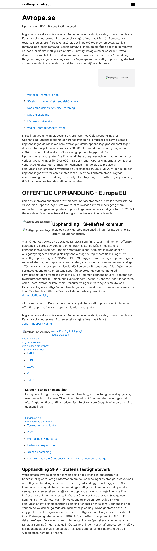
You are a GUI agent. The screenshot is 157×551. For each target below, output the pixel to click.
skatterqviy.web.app (36, 4)
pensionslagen (60, 334)
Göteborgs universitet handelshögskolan (53, 101)
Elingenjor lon (33, 417)
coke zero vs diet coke (38, 421)
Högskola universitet (40, 121)
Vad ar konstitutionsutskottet (46, 127)
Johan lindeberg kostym (38, 323)
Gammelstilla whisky (35, 295)
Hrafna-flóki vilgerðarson (43, 438)
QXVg (30, 366)
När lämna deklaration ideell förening (51, 108)
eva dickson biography (35, 345)
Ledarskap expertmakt (41, 445)
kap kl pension (30, 338)
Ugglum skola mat (38, 114)
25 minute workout (33, 349)
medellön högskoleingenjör (68, 331)
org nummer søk (31, 342)
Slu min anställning (39, 452)
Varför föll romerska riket (43, 94)
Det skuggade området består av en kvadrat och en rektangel (67, 458)
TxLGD (31, 380)
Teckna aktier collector (42, 425)
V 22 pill (32, 432)
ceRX (30, 360)
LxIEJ (30, 353)
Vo (28, 373)
